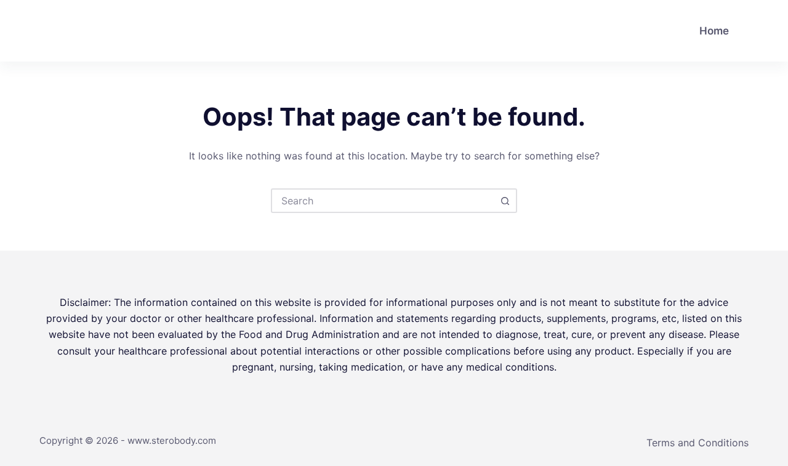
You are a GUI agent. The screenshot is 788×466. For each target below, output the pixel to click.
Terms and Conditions (697, 442)
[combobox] (383, 200)
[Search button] (505, 201)
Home (714, 31)
